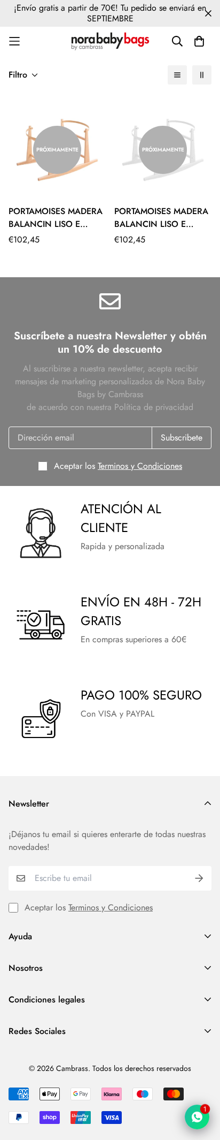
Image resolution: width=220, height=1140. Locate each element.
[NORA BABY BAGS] (110, 41)
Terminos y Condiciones (140, 466)
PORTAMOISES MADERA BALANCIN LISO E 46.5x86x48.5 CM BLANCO (161, 218)
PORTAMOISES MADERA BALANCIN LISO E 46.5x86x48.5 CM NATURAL (56, 218)
